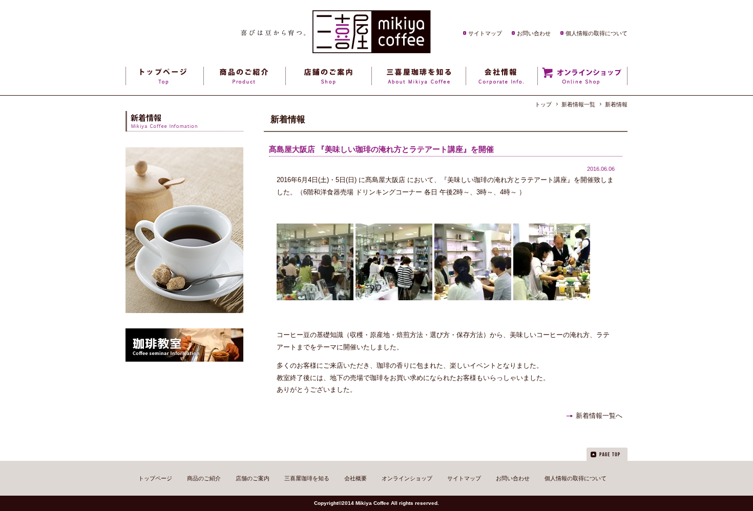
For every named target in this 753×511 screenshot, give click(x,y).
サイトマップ (485, 33)
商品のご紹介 (204, 478)
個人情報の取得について (597, 33)
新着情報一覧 (578, 104)
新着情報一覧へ (599, 415)
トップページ (155, 478)
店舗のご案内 (252, 478)
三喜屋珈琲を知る (306, 478)
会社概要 (355, 478)
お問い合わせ (534, 33)
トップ (543, 104)
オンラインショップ (407, 478)
